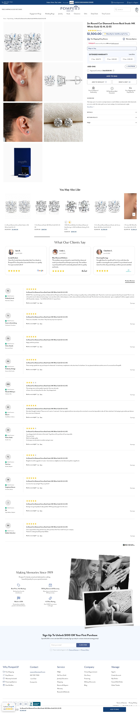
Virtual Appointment (90, 672)
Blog (85, 685)
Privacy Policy (85, 650)
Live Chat (33, 679)
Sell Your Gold (61, 675)
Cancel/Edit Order (117, 682)
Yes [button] (38, 303)
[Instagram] (21, 704)
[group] (70, 298)
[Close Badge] (15, 703)
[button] (133, 214)
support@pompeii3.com (37, 672)
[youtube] (26, 704)
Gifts (85, 14)
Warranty (60, 688)
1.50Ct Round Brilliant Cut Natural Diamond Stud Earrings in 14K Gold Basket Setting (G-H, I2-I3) (76, 227)
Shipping (60, 682)
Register (136, 2)
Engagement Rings (35, 14)
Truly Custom (106, 14)
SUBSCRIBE (83, 645)
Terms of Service (73, 650)
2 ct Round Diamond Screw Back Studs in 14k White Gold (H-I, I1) (17, 226)
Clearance (77, 14)
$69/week (108, 43)
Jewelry (60, 14)
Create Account (116, 675)
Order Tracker (115, 685)
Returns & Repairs (62, 685)
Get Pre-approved (115, 43)
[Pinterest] (15, 704)
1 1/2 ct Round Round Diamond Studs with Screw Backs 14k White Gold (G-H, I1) (107, 226)
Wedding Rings (50, 14)
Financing (87, 678)
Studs (68, 14)
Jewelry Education (62, 678)
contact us (33, 682)
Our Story (87, 675)
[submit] (116, 9)
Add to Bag (114, 709)
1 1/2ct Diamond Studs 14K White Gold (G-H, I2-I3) (47, 226)
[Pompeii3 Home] (70, 8)
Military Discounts (90, 682)
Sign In (130, 2)
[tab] (130, 281)
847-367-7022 (34, 675)
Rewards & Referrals (63, 692)
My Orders (114, 678)
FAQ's (59, 672)
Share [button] (41, 303)
